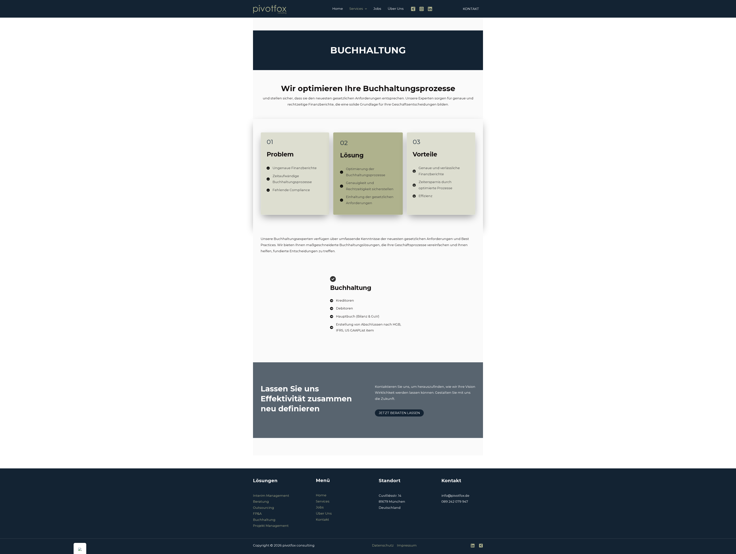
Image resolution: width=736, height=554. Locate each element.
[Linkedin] (430, 9)
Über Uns (396, 9)
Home (337, 9)
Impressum (407, 545)
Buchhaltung (264, 520)
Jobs (377, 9)
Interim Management (271, 496)
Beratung (261, 501)
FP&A (257, 514)
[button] (365, 8)
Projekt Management (271, 526)
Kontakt (322, 519)
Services (356, 9)
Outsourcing (263, 508)
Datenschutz (383, 545)
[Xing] (413, 9)
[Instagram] (421, 9)
